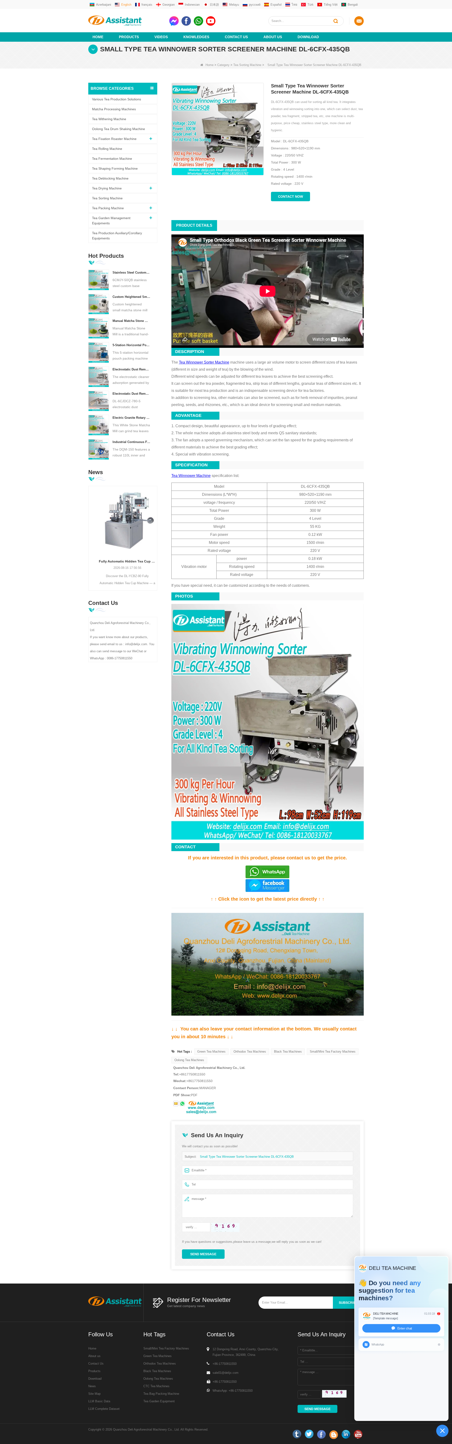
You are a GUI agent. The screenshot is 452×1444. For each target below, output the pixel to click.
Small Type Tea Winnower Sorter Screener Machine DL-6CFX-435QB (247, 1156)
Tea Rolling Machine (107, 149)
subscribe (348, 1303)
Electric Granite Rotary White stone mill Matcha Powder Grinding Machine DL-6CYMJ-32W (131, 417)
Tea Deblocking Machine (110, 178)
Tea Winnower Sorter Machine (204, 362)
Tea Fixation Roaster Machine (114, 139)
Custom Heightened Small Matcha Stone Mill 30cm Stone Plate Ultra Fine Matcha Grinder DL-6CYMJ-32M (131, 297)
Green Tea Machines (211, 1051)
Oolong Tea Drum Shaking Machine (118, 129)
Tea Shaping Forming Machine (115, 168)
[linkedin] (346, 1434)
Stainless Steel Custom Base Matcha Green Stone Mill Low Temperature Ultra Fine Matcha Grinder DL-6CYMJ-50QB (131, 272)
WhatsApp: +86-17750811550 (233, 1390)
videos (161, 37)
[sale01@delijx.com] (175, 1103)
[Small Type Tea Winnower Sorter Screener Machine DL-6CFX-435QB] (218, 129)
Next (155, 531)
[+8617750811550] (182, 1103)
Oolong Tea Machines (189, 1060)
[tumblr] (297, 1434)
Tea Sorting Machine (247, 65)
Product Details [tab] (194, 225)
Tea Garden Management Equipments (111, 220)
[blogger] (333, 1434)
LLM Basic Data (99, 1401)
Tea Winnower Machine (191, 476)
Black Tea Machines (288, 1051)
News (92, 1386)
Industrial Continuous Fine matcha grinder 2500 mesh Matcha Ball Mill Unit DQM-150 (131, 442)
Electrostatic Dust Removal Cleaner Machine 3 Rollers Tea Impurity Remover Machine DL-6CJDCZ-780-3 (131, 369)
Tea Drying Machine (107, 188)
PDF (194, 1095)
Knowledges (196, 37)
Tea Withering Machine (109, 119)
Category (223, 65)
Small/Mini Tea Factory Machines (332, 1051)
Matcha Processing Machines (114, 109)
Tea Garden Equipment (159, 1401)
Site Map (94, 1393)
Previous (90, 531)
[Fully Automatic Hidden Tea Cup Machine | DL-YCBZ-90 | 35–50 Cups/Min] (123, 520)
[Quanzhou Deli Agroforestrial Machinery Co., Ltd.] (126, 21)
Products (129, 37)
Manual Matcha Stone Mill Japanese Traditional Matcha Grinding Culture (131, 321)
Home (98, 37)
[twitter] (309, 1434)
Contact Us (236, 37)
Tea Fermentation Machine (112, 158)
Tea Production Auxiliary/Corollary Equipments (117, 235)
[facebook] (321, 1434)
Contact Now (290, 196)
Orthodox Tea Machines (250, 1051)
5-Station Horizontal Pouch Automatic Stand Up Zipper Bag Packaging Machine (131, 345)
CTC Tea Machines (156, 1386)
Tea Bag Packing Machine (161, 1393)
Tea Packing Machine (108, 208)
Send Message (203, 1254)
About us (272, 37)
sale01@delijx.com (225, 1372)
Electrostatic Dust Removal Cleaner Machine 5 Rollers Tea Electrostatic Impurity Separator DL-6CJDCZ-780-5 (131, 393)
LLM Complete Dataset (104, 1409)
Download (308, 37)
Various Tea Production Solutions (116, 99)
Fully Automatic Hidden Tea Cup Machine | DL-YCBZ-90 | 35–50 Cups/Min (122, 561)
